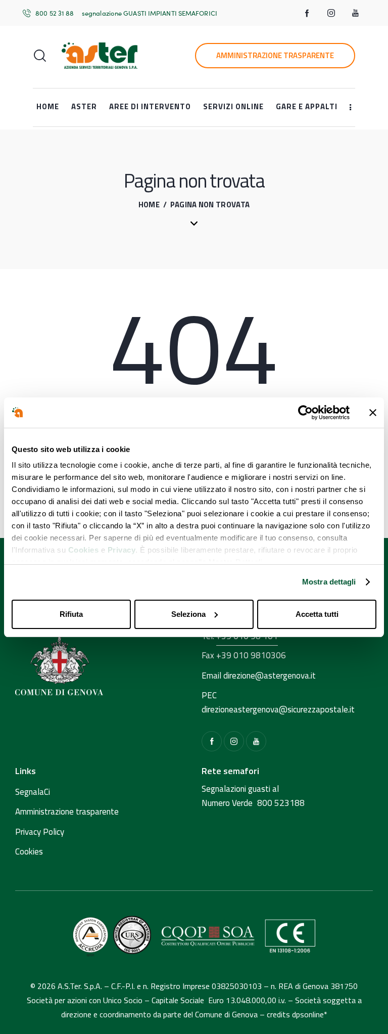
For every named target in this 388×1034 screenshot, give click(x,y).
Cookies (83, 550)
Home (149, 205)
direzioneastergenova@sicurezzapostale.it (278, 709)
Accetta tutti (317, 614)
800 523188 (281, 803)
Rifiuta (71, 614)
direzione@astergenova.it (269, 675)
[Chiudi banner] (372, 412)
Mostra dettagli (329, 581)
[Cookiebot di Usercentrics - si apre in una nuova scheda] (305, 412)
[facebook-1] (307, 13)
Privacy (122, 550)
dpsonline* (309, 1014)
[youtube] (355, 13)
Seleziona (188, 614)
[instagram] (331, 13)
